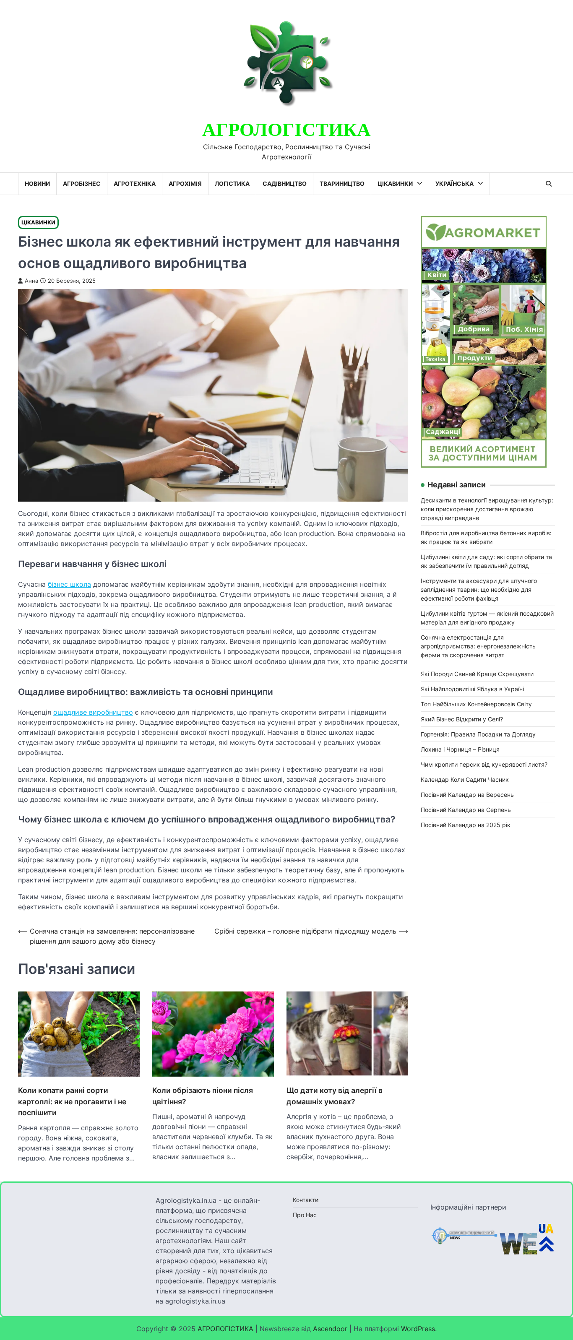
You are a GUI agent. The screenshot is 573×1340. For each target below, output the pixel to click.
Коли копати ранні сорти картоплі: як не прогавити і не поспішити (72, 1101)
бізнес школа (69, 584)
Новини (37, 183)
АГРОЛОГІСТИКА (286, 130)
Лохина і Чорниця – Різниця (460, 748)
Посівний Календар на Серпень (466, 809)
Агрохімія (185, 183)
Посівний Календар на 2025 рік (465, 824)
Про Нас (305, 1214)
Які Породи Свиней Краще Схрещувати (477, 673)
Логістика (232, 183)
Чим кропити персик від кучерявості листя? (484, 764)
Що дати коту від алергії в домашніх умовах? (334, 1096)
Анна (31, 281)
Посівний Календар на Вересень (467, 794)
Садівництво (285, 183)
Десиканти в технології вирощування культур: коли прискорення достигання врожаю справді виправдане (487, 508)
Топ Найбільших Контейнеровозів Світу (476, 703)
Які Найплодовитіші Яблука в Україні (472, 688)
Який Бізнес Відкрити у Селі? (462, 718)
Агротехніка (135, 183)
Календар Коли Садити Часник (465, 779)
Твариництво (342, 183)
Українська (454, 183)
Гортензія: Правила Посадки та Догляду (478, 733)
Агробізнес (82, 183)
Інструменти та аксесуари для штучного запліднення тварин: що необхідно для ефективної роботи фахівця (479, 589)
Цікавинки (395, 183)
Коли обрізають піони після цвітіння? (202, 1096)
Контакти (305, 1199)
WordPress (418, 1328)
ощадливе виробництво (93, 712)
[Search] (548, 183)
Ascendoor (330, 1328)
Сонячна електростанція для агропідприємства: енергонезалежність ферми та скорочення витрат (478, 645)
